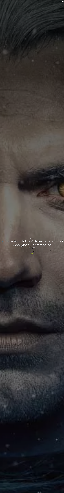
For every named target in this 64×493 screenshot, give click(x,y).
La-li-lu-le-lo (32, 238)
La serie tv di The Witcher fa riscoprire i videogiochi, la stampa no (34, 243)
